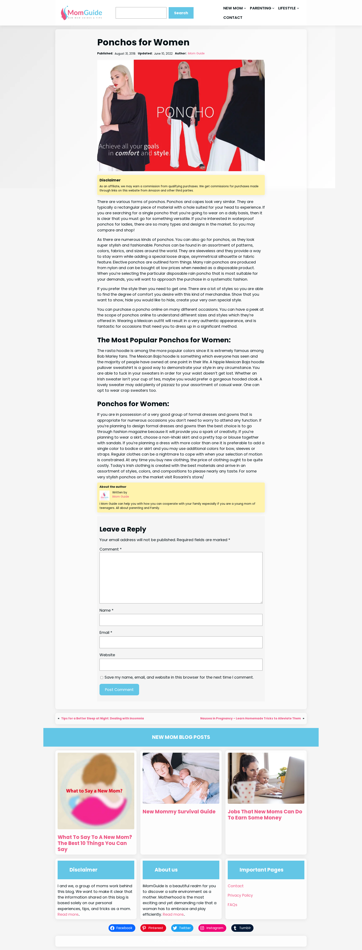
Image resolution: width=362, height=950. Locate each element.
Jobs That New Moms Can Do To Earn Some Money (265, 815)
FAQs (232, 904)
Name (107, 610)
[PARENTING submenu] (273, 8)
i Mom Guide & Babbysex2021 (187, 941)
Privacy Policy (240, 895)
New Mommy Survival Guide (179, 812)
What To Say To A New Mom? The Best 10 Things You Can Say (95, 843)
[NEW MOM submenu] (245, 8)
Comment (111, 549)
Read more (68, 914)
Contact (236, 885)
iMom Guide (196, 53)
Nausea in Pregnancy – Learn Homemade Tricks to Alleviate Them (250, 718)
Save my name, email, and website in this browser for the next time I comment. (179, 677)
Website (107, 654)
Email (106, 632)
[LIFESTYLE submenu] (298, 8)
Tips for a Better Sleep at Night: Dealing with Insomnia (102, 718)
